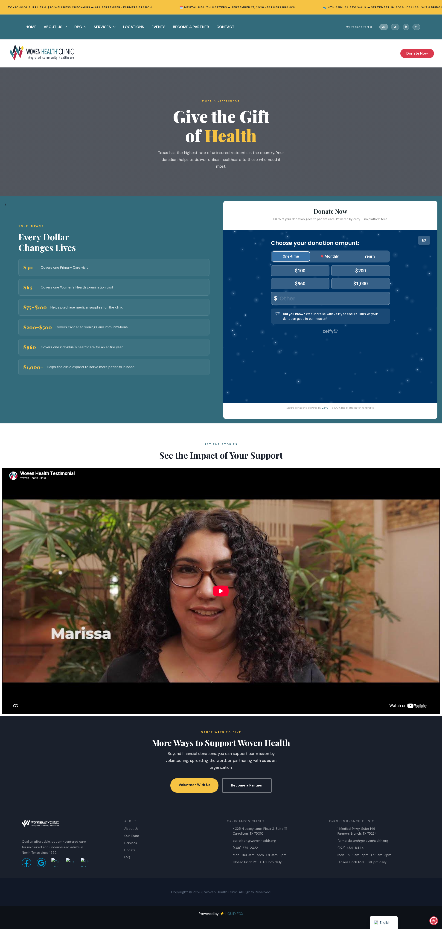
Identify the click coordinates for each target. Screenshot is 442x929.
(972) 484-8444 (350, 848)
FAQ (127, 857)
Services (102, 26)
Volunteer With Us (194, 785)
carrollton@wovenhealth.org (254, 841)
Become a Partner (247, 785)
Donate (130, 850)
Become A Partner (191, 26)
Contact (225, 26)
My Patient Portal (359, 27)
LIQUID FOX (234, 913)
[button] (64, 27)
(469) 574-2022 (245, 848)
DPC (78, 26)
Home (31, 26)
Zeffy (325, 407)
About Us (53, 26)
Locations (133, 26)
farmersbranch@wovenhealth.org (362, 841)
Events (158, 26)
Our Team (131, 836)
